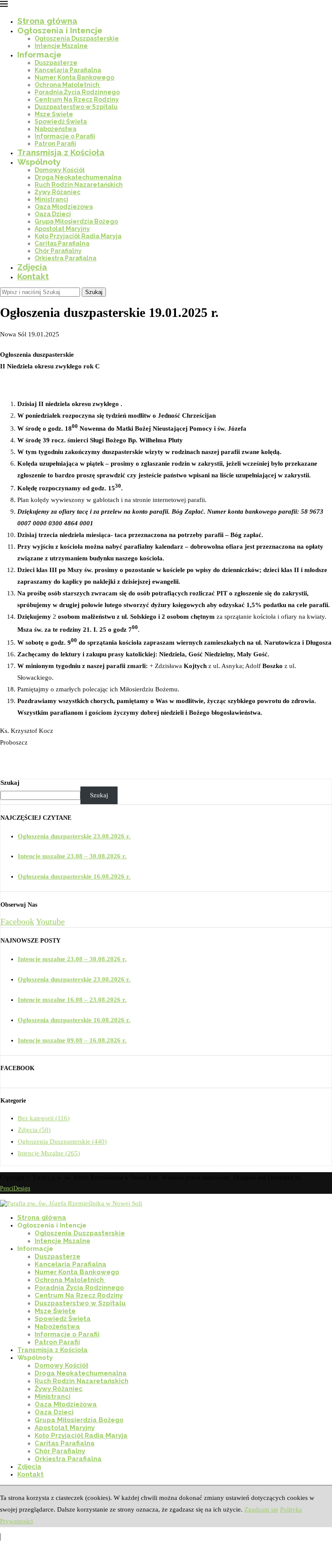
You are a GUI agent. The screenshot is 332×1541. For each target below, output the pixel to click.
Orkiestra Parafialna (65, 258)
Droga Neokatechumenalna (78, 177)
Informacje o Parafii (65, 136)
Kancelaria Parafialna (68, 70)
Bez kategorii (44, 1118)
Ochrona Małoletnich (68, 84)
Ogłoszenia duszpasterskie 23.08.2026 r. (74, 836)
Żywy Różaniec (57, 192)
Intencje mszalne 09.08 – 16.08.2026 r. (72, 1040)
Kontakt (33, 276)
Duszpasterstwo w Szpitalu (76, 106)
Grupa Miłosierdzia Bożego (76, 221)
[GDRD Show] (0, 1537)
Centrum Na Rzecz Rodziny (77, 99)
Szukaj (93, 292)
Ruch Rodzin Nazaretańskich (79, 184)
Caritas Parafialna (62, 243)
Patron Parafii (55, 143)
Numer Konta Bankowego (74, 77)
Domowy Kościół (60, 169)
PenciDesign (15, 1188)
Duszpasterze (56, 62)
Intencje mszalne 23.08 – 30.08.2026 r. (72, 856)
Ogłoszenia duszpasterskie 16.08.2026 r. (74, 876)
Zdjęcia (32, 267)
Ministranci (51, 199)
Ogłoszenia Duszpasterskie (77, 38)
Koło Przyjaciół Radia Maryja (78, 236)
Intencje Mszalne (61, 45)
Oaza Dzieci (53, 214)
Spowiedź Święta (61, 121)
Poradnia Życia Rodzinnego (77, 92)
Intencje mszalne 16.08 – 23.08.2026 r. (72, 999)
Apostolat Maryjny (62, 228)
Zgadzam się (261, 1509)
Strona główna (47, 21)
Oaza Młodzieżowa (64, 206)
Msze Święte (54, 114)
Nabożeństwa (56, 128)
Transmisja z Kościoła (61, 152)
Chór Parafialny (58, 250)
